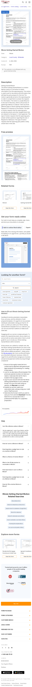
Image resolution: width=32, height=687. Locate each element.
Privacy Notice (23, 683)
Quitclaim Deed (17, 297)
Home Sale (5, 294)
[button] (29, 2)
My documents (7, 353)
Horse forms (5, 300)
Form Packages (6, 611)
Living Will (16, 291)
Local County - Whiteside (16, 57)
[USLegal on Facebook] (5, 647)
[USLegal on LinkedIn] (8, 647)
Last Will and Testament (16, 294)
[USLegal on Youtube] (12, 647)
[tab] (12, 227)
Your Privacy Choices (5, 683)
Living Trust (24, 291)
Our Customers (6, 634)
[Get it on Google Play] (18, 672)
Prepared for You (7, 629)
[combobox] (16, 279)
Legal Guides (5, 625)
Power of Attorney (7, 297)
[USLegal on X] (2, 647)
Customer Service (7, 620)
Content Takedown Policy (6, 685)
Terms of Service (15, 683)
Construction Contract (16, 300)
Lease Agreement (6, 291)
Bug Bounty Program (18, 685)
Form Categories (7, 615)
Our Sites (4, 639)
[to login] (26, 2)
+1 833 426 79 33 (6, 654)
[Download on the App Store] (6, 672)
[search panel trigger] (23, 2)
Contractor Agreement (8, 303)
